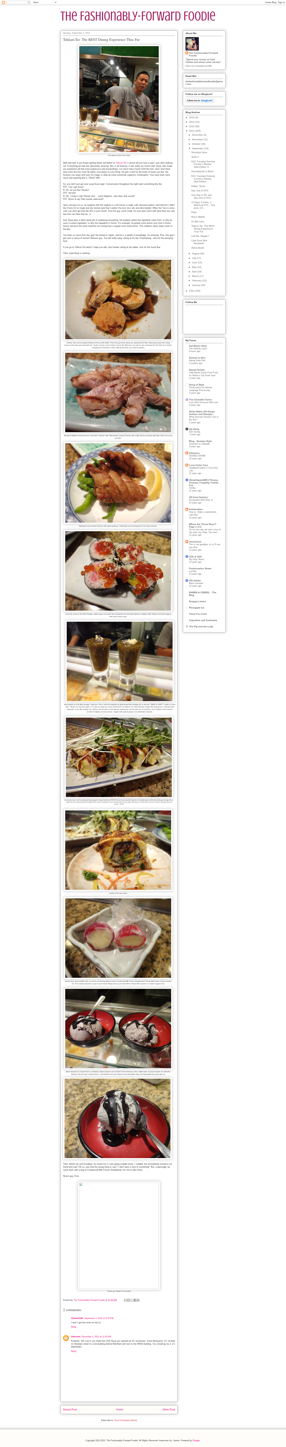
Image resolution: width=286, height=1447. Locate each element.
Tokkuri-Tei (121, 163)
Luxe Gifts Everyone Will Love (203, 402)
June (195, 262)
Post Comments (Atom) (125, 1420)
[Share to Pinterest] (138, 1300)
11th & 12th (195, 556)
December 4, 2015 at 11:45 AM (96, 1336)
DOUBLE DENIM (197, 455)
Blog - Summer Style (200, 441)
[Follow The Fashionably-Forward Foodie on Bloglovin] (200, 102)
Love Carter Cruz (198, 465)
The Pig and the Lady (201, 626)
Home (119, 1409)
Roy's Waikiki (198, 217)
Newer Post (70, 1409)
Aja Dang (194, 429)
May (194, 267)
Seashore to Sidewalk (199, 444)
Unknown (76, 1336)
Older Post (169, 1409)
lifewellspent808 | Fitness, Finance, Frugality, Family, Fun (204, 483)
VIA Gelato (195, 580)
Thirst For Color (198, 614)
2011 (192, 290)
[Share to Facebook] (135, 1300)
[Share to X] (131, 1300)
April (194, 271)
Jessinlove (195, 541)
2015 (192, 117)
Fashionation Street (200, 568)
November (198, 139)
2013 (192, 126)
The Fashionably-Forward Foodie (137, 16)
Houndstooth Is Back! (202, 171)
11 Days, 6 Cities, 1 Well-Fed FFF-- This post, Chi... (203, 205)
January (196, 285)
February (197, 280)
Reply (73, 1327)
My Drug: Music (196, 559)
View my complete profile (199, 66)
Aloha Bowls (197, 247)
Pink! (193, 212)
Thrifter (192, 488)
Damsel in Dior (197, 357)
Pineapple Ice (196, 607)
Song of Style (196, 384)
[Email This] (125, 1300)
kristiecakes (196, 509)
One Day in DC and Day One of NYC (201, 196)
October (196, 144)
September (198, 148)
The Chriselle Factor (200, 399)
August (196, 253)
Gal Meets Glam (198, 346)
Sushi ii (195, 156)
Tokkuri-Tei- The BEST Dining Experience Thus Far (203, 229)
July (194, 258)
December (198, 134)
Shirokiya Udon (199, 152)
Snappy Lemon (197, 601)
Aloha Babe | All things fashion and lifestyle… (202, 412)
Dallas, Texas (198, 186)
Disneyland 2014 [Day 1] (201, 500)
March (195, 276)
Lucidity (192, 571)
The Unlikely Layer (198, 348)
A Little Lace (197, 221)
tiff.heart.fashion (198, 497)
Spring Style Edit (197, 360)
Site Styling (194, 432)
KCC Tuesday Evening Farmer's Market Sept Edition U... (203, 164)
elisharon (194, 453)
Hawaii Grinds (197, 369)
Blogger (196, 1440)
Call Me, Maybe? (200, 236)
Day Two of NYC (200, 190)
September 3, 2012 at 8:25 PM (99, 1318)
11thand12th (77, 1318)
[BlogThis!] (128, 1300)
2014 (192, 122)
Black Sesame (196, 583)
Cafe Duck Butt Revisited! (199, 242)
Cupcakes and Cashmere (203, 620)
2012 (192, 131)
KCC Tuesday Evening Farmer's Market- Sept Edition (203, 179)
